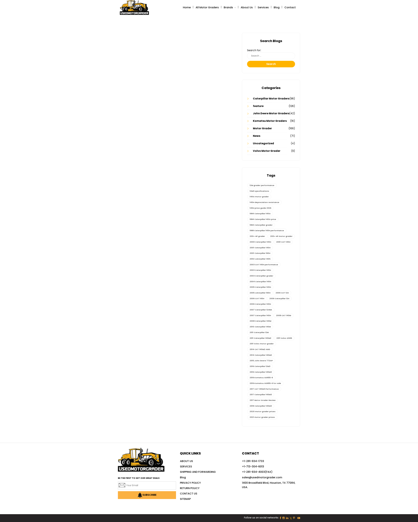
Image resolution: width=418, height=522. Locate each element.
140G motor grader (259, 196)
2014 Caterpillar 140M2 (261, 355)
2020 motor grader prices (262, 411)
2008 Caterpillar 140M (260, 321)
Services (263, 7)
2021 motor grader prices (262, 417)
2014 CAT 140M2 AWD (260, 349)
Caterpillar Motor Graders (271, 98)
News (256, 136)
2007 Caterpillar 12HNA (261, 309)
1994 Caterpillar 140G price (263, 219)
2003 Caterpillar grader (261, 276)
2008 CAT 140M (283, 315)
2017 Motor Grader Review (262, 400)
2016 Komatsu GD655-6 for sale (265, 383)
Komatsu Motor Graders (270, 121)
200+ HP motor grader (281, 236)
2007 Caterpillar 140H (260, 315)
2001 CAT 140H (283, 242)
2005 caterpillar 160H (260, 292)
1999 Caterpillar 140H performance (267, 230)
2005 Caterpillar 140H (260, 287)
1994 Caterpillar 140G (260, 213)
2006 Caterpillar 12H (279, 298)
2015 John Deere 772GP (261, 360)
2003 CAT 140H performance (264, 264)
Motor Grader (262, 128)
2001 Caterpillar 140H (260, 247)
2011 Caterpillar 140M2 (260, 338)
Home (187, 7)
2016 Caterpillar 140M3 (261, 372)
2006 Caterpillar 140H (260, 304)
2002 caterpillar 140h (260, 259)
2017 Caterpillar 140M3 (261, 394)
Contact (290, 7)
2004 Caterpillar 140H (260, 281)
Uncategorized (263, 143)
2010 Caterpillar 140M (260, 326)
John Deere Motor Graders (271, 113)
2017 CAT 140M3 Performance (264, 389)
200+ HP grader (257, 236)
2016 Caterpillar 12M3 (260, 366)
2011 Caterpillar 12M (259, 332)
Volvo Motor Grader (266, 151)
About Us (247, 7)
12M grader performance (262, 185)
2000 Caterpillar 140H (260, 242)
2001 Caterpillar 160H (260, 253)
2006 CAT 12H (282, 292)
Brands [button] (229, 7)
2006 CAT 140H (257, 298)
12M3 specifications (259, 191)
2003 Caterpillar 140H (260, 270)
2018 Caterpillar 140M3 (261, 406)
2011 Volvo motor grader (262, 343)
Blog (277, 7)
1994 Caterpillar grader (261, 225)
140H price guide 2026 (260, 208)
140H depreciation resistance (264, 202)
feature (258, 106)
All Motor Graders (207, 7)
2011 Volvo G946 (284, 338)
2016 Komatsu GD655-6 (261, 377)
